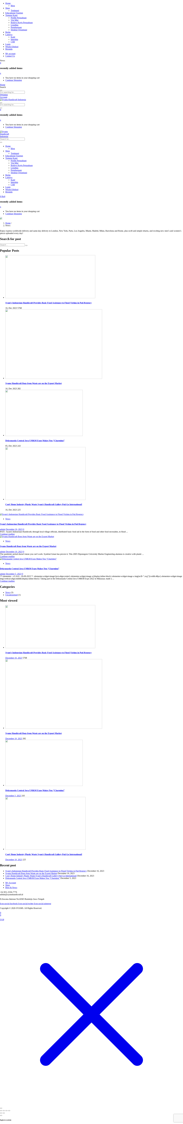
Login (7, 44)
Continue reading (7, 534)
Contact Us (10, 56)
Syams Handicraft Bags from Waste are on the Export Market (33, 383)
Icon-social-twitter (26, 903)
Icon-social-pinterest (42, 903)
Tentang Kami (11, 15)
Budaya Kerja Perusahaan (22, 22)
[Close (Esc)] (9, 1110)
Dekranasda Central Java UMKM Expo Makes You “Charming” (35, 440)
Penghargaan (16, 27)
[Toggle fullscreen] (4, 1110)
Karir (13, 37)
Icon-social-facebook (9, 903)
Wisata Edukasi (11, 46)
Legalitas (14, 25)
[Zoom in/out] (1, 1110)
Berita (7, 32)
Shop (7, 8)
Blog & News (11, 887)
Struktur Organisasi (19, 30)
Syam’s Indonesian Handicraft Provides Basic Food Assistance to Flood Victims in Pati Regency (48, 303)
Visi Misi (14, 20)
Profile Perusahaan (19, 18)
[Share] (6, 1110)
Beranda (8, 49)
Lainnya (8, 34)
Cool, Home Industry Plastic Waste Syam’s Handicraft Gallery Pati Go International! (43, 504)
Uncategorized (11, 595)
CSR (13, 42)
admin (2, 529)
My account (10, 53)
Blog (13, 6)
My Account (10, 883)
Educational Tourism (14, 13)
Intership (14, 39)
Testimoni (15, 10)
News (7, 519)
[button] (0, 63)
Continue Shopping (13, 80)
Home (8, 3)
